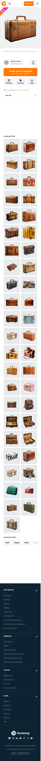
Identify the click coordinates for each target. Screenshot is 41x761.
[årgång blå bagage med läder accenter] (12, 420)
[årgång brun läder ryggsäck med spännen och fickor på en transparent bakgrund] (12, 677)
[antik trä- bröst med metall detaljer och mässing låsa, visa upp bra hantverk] (12, 660)
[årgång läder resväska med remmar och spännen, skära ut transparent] (12, 300)
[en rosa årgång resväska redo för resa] (12, 643)
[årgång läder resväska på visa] (12, 265)
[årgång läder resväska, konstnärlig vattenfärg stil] (12, 231)
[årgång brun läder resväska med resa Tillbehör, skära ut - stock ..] (12, 694)
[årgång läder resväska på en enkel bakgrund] (12, 283)
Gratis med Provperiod (20, 72)
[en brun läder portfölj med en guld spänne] (12, 626)
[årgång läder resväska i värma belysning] (12, 145)
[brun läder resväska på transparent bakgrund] (12, 248)
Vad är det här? (24, 90)
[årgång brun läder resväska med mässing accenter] (12, 162)
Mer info (8, 94)
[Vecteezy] (3, 3)
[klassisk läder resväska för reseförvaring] (12, 540)
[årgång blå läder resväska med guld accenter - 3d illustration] (12, 506)
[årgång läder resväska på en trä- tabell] (12, 197)
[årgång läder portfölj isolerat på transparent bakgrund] (12, 454)
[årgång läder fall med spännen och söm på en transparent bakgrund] (12, 368)
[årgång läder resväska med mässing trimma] (12, 180)
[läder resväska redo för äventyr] (12, 591)
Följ (33, 64)
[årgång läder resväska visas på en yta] (12, 403)
